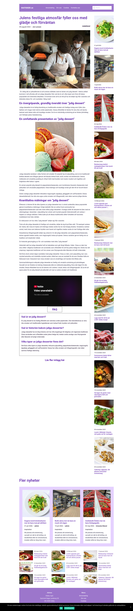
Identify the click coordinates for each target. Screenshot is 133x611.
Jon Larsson (37, 27)
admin (36, 526)
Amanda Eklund (101, 526)
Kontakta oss (75, 8)
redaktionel (86, 26)
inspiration (28, 529)
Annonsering (50, 8)
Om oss (59, 8)
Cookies (66, 8)
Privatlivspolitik (69, 608)
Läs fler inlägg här (55, 360)
